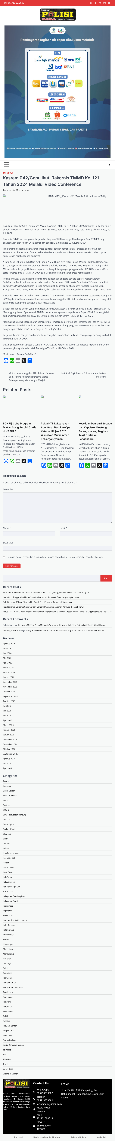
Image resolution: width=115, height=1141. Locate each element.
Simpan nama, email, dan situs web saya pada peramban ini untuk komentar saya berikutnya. (55, 557)
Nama (7, 528)
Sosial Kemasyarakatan (13, 1044)
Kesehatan (8, 915)
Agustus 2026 (9, 643)
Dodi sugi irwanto (10, 630)
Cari (106, 578)
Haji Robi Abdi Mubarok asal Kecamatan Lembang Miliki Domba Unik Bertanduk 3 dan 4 (66, 630)
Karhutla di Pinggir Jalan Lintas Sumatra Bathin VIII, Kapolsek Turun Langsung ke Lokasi (41, 597)
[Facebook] (95, 2)
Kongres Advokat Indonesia (15, 920)
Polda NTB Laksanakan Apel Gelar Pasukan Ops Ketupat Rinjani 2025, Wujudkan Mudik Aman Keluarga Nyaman (55, 431)
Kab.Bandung (9, 881)
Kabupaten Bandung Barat (14, 896)
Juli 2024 (7, 763)
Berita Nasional (9, 795)
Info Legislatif (9, 857)
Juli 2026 (7, 648)
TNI (4, 1054)
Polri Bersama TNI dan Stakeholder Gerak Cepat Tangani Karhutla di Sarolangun (37, 602)
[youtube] (109, 2)
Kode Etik (102, 1137)
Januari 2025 (8, 734)
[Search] (109, 164)
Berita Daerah (9, 790)
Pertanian (7, 1006)
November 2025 (10, 686)
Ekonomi (7, 833)
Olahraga (7, 963)
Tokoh (5, 1064)
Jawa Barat (8, 872)
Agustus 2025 (9, 701)
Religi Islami (8, 1030)
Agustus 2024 (9, 758)
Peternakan (8, 1011)
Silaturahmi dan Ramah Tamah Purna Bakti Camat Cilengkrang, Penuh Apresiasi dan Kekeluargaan (46, 592)
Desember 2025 (10, 681)
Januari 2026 (8, 677)
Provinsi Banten (10, 1025)
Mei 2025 (7, 715)
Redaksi (18, 1137)
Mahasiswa (8, 949)
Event (5, 838)
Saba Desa (7, 1035)
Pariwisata (7, 977)
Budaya (6, 805)
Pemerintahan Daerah (13, 987)
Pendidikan (8, 992)
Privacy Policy (78, 1137)
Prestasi (6, 1020)
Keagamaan (8, 905)
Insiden (6, 862)
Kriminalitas (8, 934)
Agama (6, 781)
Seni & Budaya (9, 1040)
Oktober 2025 (9, 691)
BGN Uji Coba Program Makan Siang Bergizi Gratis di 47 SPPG (19, 427)
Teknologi (7, 1049)
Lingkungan (8, 944)
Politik (5, 1016)
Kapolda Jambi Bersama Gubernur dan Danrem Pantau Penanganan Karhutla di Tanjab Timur (43, 606)
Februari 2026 (9, 672)
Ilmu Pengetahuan (11, 853)
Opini (5, 968)
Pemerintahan (9, 982)
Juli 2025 (7, 705)
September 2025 (10, 696)
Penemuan (8, 996)
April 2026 (7, 662)
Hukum (6, 848)
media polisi (10, 190)
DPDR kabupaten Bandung (14, 814)
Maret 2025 (8, 725)
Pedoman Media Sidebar (46, 1137)
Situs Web (8, 542)
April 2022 (7, 768)
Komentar (9, 489)
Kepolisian (7, 910)
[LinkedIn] (100, 2)
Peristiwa (7, 1001)
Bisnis (6, 800)
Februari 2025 (9, 729)
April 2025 (7, 720)
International (8, 867)
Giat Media (7, 843)
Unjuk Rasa (8, 1068)
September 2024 (10, 753)
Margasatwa (8, 953)
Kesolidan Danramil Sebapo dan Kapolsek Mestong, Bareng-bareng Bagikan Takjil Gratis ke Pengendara (95, 431)
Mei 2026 (7, 657)
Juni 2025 (7, 710)
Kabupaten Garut (10, 901)
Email (63, 528)
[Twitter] (91, 2)
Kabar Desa (8, 891)
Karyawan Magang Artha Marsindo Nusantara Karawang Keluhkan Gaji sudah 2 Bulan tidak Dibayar (61, 624)
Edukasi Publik (9, 829)
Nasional (7, 958)
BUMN (6, 809)
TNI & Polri (8, 173)
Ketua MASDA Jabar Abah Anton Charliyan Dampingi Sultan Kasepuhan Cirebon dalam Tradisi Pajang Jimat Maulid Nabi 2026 (57, 611)
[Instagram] (104, 2)
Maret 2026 (8, 667)
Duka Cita (7, 819)
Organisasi (7, 972)
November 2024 (10, 744)
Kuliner (6, 939)
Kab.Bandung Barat (11, 886)
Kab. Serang (8, 877)
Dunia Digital (8, 824)
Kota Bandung (9, 925)
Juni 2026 (7, 653)
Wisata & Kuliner (10, 1073)
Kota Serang (8, 929)
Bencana (7, 785)
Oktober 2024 (9, 749)
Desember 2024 (10, 739)
